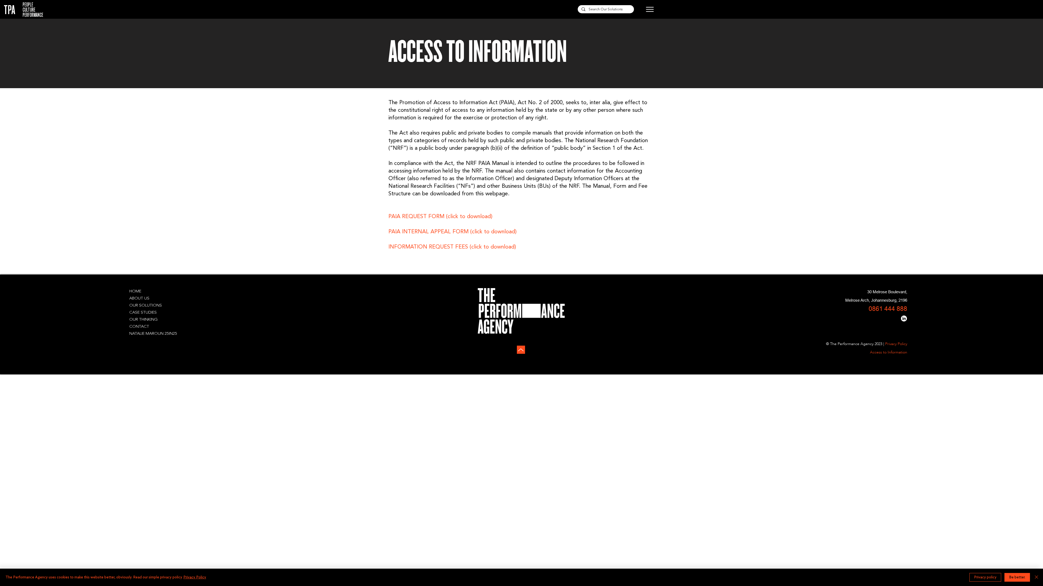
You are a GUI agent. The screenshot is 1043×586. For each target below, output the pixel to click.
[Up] (521, 350)
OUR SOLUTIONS (145, 306)
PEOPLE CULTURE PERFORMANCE (33, 10)
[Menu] (645, 9)
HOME (135, 291)
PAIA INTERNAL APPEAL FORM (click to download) (452, 232)
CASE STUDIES (143, 313)
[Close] (1036, 577)
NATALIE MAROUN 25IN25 (153, 334)
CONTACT (139, 327)
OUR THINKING (143, 320)
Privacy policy (985, 577)
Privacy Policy (194, 577)
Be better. (1017, 577)
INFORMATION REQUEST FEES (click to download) (452, 247)
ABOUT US (139, 299)
